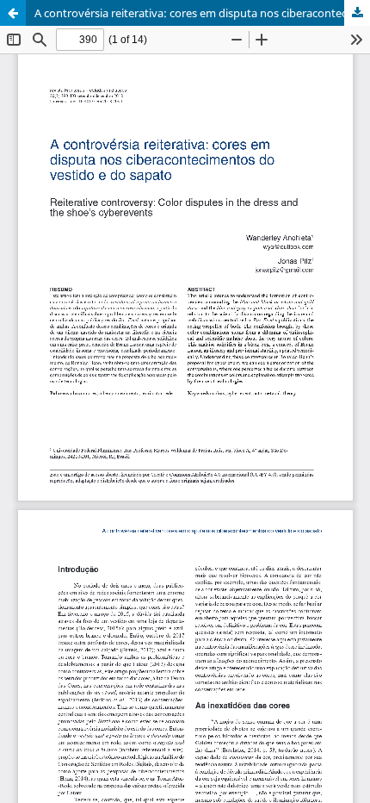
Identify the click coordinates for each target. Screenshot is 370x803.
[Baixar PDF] (357, 13)
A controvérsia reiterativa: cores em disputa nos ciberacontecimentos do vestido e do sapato (202, 13)
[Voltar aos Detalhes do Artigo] (13, 13)
